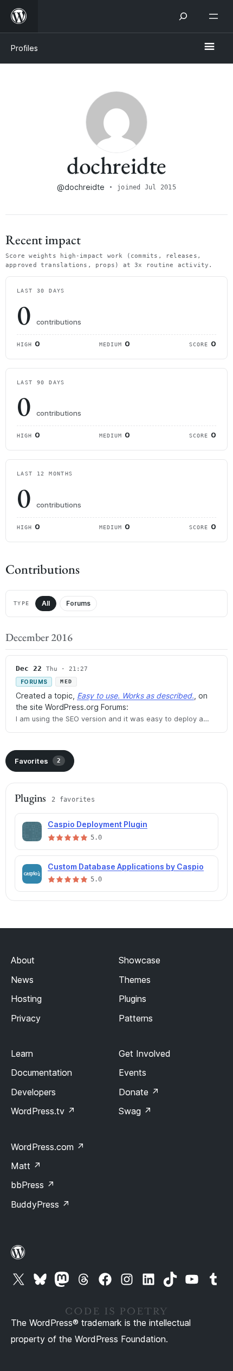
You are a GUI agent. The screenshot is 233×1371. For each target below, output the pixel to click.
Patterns (136, 1018)
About (23, 960)
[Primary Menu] (209, 47)
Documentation (41, 1072)
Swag (135, 1111)
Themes (135, 979)
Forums (78, 603)
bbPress (33, 1184)
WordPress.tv (43, 1111)
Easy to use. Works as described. (135, 695)
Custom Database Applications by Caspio (126, 866)
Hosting (26, 998)
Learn (22, 1053)
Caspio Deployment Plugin (97, 824)
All (46, 603)
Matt (26, 1165)
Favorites (38, 761)
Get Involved (145, 1053)
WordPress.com (48, 1146)
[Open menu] (215, 16)
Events (132, 1072)
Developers (33, 1092)
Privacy (26, 1018)
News (22, 979)
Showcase (139, 960)
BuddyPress (40, 1204)
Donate (139, 1092)
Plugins (132, 998)
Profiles (24, 48)
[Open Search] (183, 16)
